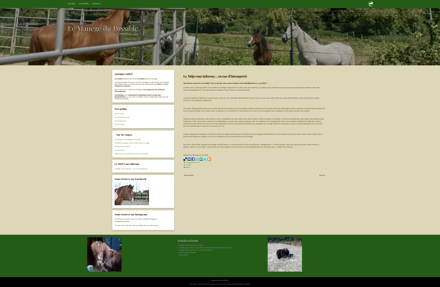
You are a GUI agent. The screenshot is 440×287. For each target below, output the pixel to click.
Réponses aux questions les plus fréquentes (132, 154)
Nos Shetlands (120, 121)
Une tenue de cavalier (187, 252)
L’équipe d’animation (122, 146)
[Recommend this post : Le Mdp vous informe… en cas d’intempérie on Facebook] (193, 160)
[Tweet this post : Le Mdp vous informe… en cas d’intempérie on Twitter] (205, 160)
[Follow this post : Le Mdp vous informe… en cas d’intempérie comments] (209, 160)
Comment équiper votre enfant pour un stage (132, 143)
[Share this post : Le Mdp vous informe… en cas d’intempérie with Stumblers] (201, 160)
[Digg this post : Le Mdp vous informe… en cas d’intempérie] (189, 160)
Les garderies (120, 150)
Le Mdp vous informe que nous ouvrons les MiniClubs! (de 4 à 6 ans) (205, 248)
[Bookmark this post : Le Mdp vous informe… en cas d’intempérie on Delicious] (185, 160)
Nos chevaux (119, 114)
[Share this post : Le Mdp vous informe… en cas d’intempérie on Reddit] (197, 160)
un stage (164, 84)
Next (321, 175)
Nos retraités (120, 124)
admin (188, 165)
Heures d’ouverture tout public (191, 245)
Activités (83, 4)
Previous (189, 175)
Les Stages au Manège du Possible (128, 139)
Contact (96, 4)
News (188, 167)
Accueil (72, 4)
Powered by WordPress (220, 280)
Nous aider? (183, 255)
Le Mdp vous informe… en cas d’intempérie (131, 169)
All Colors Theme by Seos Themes (237, 284)
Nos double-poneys (122, 117)
